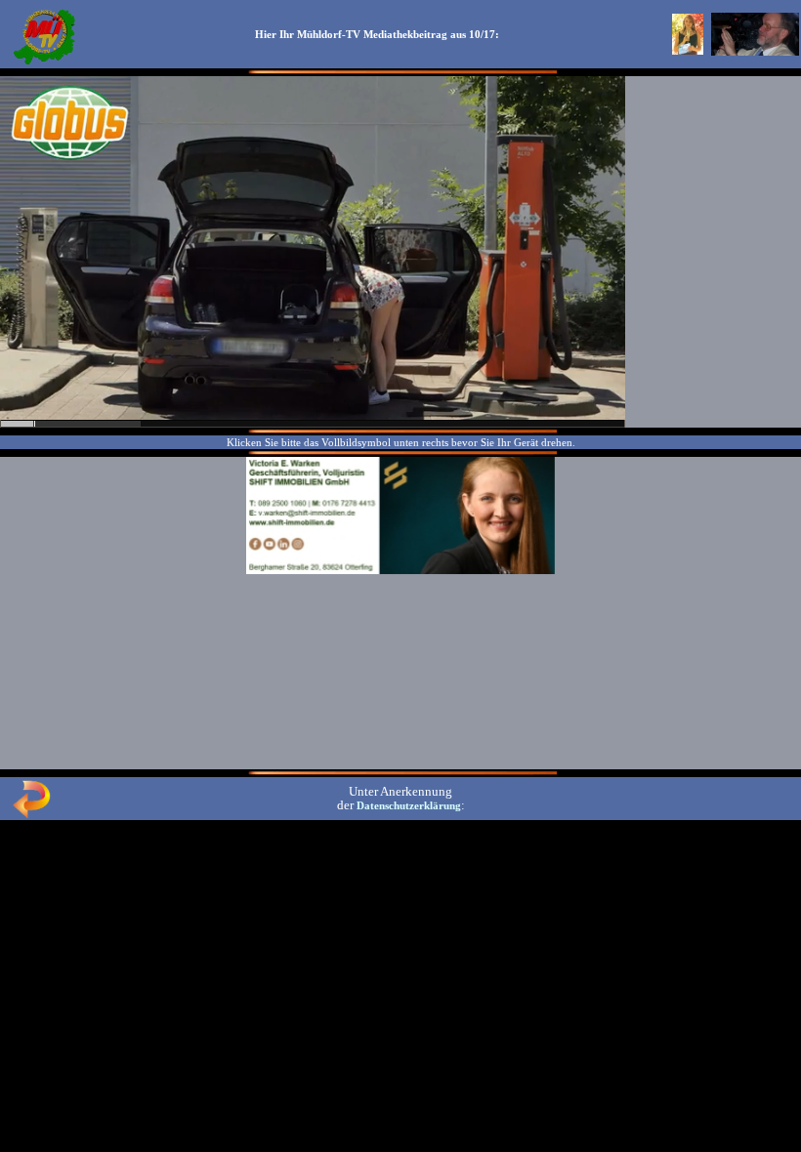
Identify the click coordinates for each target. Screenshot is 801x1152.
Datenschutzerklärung (409, 805)
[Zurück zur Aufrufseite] (31, 814)
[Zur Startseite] (44, 62)
